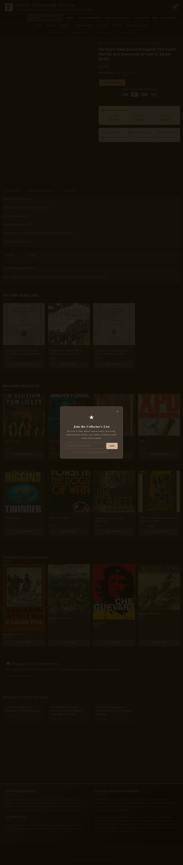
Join (112, 446)
